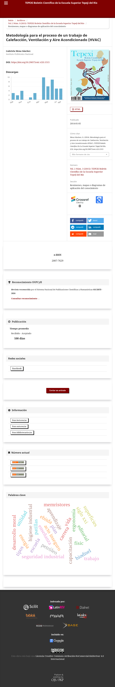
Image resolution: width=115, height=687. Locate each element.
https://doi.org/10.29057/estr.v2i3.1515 (30, 62)
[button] (78, 220)
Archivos (21, 20)
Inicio (10, 20)
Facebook (17, 368)
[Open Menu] (6, 3)
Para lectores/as (19, 420)
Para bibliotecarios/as (22, 432)
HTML (77, 109)
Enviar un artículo (57, 390)
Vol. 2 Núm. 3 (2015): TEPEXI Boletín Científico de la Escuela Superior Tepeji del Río (46, 23)
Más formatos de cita (81, 154)
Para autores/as (19, 426)
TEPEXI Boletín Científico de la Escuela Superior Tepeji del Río (61, 2)
